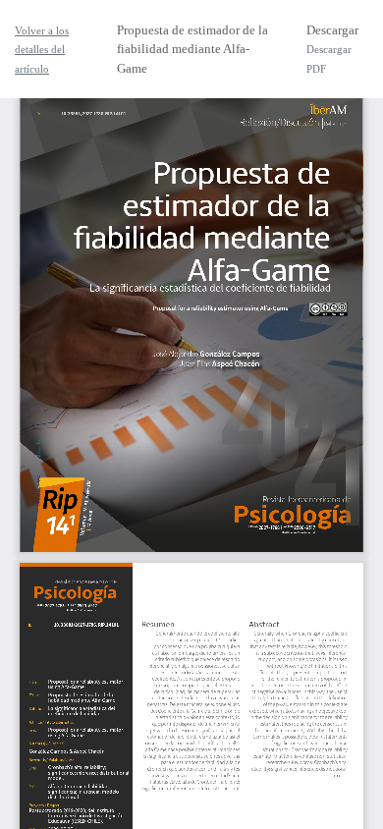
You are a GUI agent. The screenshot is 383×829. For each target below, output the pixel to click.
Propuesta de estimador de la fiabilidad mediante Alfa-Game (192, 49)
